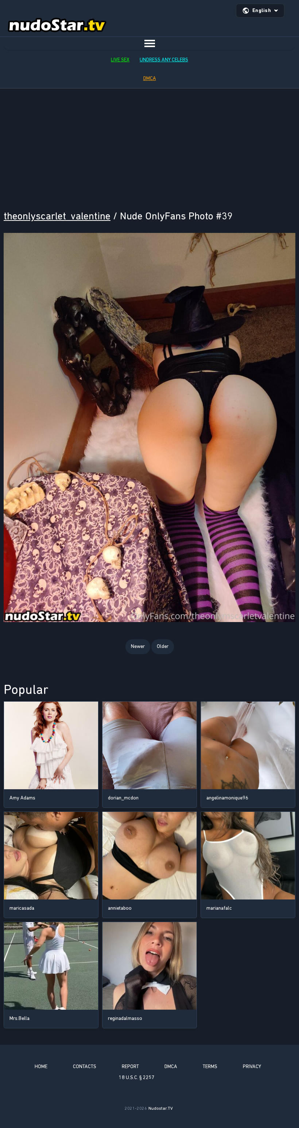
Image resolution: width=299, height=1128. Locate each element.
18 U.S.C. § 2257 (137, 1077)
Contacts (84, 1066)
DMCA (149, 78)
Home (41, 1066)
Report (130, 1066)
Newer (138, 646)
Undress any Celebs (164, 60)
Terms (210, 1066)
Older (162, 646)
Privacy (252, 1066)
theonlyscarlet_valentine (57, 216)
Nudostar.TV (160, 1108)
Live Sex (120, 60)
